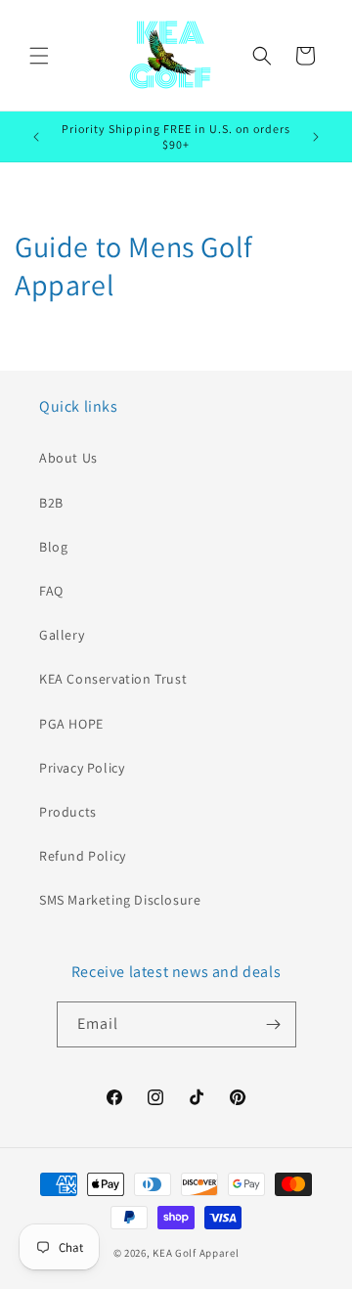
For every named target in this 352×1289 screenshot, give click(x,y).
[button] (39, 55)
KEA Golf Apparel (196, 1253)
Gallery (61, 635)
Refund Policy (82, 856)
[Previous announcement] (36, 136)
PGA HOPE (71, 724)
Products (68, 812)
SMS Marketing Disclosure (119, 900)
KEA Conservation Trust (113, 679)
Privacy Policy (81, 768)
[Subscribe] (273, 1024)
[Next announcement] (315, 136)
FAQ (51, 591)
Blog (53, 547)
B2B (51, 502)
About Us (68, 458)
